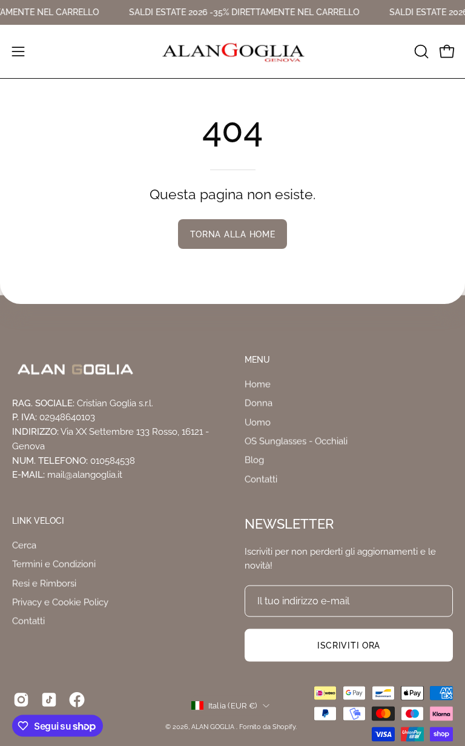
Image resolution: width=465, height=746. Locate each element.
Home (258, 383)
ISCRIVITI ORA (348, 645)
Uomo (258, 422)
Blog (254, 460)
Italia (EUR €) (232, 705)
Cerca (24, 545)
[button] (420, 51)
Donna (258, 403)
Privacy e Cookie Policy (60, 602)
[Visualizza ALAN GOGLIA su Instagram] (21, 700)
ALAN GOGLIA (213, 726)
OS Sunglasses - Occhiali (296, 440)
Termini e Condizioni (54, 564)
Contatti (261, 479)
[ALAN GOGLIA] (232, 51)
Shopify (283, 726)
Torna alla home (232, 234)
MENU (257, 360)
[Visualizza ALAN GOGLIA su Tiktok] (49, 700)
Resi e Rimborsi (44, 583)
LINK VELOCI (38, 521)
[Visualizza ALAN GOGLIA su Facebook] (77, 700)
